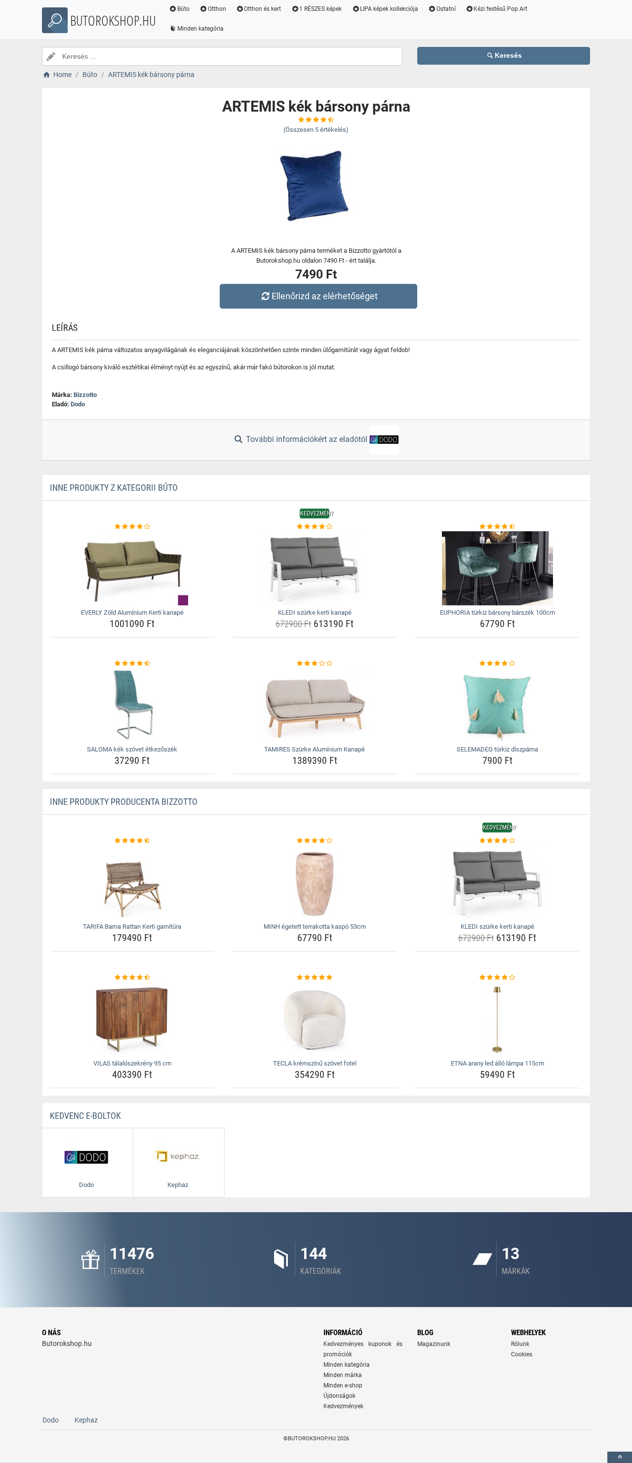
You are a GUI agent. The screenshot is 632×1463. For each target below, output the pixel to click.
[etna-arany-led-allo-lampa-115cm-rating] (497, 978)
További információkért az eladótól (306, 439)
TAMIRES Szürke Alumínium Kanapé (314, 749)
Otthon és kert (262, 8)
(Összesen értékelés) (316, 129)
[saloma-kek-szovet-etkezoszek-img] (132, 705)
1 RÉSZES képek (320, 8)
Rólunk (520, 1344)
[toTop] (619, 1457)
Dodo (78, 404)
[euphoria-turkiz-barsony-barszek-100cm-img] (497, 568)
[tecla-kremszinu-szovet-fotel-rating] (315, 978)
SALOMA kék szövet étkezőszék (132, 749)
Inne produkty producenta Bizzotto (124, 801)
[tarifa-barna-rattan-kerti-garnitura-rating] (132, 841)
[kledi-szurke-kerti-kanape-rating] (315, 527)
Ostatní (446, 8)
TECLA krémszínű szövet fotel (314, 1063)
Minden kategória (200, 28)
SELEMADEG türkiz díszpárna (497, 749)
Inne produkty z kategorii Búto (114, 487)
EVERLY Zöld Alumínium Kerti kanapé (132, 612)
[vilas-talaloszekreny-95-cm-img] (132, 1019)
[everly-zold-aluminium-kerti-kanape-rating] (132, 527)
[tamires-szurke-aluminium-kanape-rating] (315, 664)
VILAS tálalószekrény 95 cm (132, 1063)
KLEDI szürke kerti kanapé (315, 612)
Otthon (217, 8)
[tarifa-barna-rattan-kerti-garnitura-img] (132, 882)
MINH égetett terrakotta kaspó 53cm (315, 926)
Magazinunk (433, 1344)
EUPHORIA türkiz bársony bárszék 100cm (497, 612)
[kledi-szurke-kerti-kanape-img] (315, 568)
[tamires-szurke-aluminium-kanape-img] (315, 705)
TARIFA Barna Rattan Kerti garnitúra (132, 926)
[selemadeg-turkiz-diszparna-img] (497, 705)
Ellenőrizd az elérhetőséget (325, 296)
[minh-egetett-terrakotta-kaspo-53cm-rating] (315, 841)
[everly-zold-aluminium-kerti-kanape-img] (132, 568)
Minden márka (342, 1375)
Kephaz (86, 1420)
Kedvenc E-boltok (85, 1115)
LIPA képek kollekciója (389, 8)
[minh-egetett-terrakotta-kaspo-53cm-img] (315, 882)
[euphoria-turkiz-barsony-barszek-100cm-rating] (497, 527)
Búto (183, 8)
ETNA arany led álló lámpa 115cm (497, 1063)
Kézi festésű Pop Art (500, 8)
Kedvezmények (343, 1406)
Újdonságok (339, 1395)
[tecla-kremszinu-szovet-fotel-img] (315, 1019)
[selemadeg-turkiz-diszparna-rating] (497, 664)
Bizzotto (85, 394)
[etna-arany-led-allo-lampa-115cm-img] (497, 1019)
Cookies (521, 1354)
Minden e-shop (342, 1385)
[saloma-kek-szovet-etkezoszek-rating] (132, 664)
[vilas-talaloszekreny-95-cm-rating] (132, 978)
